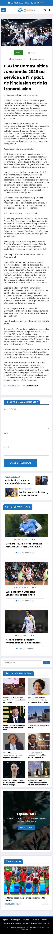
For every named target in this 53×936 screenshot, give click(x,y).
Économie (35, 922)
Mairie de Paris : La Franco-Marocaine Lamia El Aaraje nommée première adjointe (38, 700)
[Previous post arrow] (47, 480)
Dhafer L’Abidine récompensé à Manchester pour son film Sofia (14, 727)
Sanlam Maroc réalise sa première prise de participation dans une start (32, 494)
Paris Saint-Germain (29, 385)
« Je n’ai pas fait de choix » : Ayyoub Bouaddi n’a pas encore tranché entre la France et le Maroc (23, 641)
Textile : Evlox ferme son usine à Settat (38, 726)
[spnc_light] (49, 10)
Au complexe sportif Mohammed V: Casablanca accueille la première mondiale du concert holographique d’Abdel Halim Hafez (38, 755)
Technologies (15, 922)
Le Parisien (22, 635)
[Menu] (3, 10)
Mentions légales (36, 926)
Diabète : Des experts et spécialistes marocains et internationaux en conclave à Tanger (38, 782)
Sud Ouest (45, 906)
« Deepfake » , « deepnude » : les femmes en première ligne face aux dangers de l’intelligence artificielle (14, 782)
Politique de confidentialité (20, 926)
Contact (46, 926)
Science (26, 922)
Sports (18, 53)
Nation (44, 922)
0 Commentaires (38, 59)
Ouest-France (22, 587)
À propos (7, 926)
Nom (6, 433)
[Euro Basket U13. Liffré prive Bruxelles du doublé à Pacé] (26, 573)
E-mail (6, 447)
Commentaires (10, 409)
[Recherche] (45, 10)
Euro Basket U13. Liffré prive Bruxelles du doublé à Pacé (20, 593)
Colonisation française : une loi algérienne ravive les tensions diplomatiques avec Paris (19, 482)
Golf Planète (22, 539)
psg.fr (33, 53)
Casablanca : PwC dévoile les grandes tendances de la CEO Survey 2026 (14, 700)
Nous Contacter (26, 827)
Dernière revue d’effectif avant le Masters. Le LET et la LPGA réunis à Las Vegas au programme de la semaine (24, 545)
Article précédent (12, 477)
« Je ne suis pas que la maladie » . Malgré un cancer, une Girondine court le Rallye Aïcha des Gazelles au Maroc (25, 900)
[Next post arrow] (47, 493)
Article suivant (25, 489)
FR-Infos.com (31, 930)
